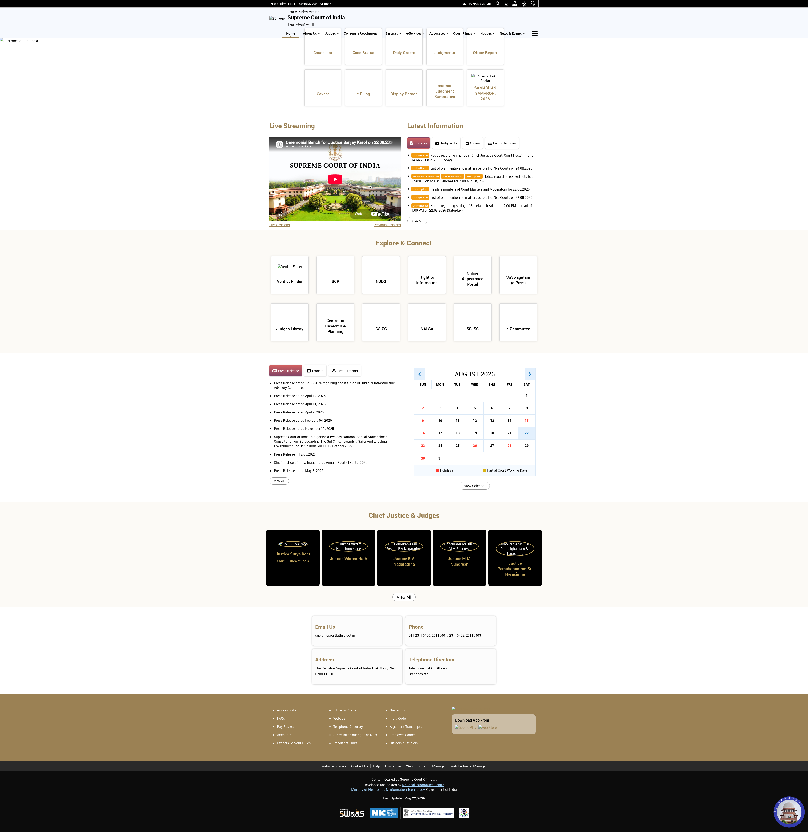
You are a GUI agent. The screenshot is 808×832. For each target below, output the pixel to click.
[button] (419, 374)
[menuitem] (477, 3)
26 (475, 445)
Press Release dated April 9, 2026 (299, 412)
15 (527, 420)
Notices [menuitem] (486, 33)
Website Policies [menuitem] (334, 766)
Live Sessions (279, 225)
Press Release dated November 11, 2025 (304, 428)
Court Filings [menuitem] (462, 33)
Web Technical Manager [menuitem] (468, 766)
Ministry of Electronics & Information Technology (388, 789)
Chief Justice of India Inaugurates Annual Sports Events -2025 (320, 462)
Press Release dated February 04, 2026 (303, 420)
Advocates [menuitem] (437, 33)
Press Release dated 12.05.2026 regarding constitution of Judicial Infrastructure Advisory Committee (334, 385)
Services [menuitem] (391, 33)
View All (417, 221)
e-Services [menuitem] (413, 33)
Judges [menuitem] (330, 33)
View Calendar (474, 486)
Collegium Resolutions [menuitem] (360, 33)
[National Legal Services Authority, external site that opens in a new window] (428, 813)
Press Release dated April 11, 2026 (300, 404)
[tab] (418, 143)
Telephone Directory (431, 659)
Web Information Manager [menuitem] (425, 766)
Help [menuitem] (376, 766)
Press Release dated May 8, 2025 (298, 470)
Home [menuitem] (290, 33)
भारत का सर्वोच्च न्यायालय (283, 3)
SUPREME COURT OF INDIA (315, 3)
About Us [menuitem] (310, 33)
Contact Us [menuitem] (359, 766)
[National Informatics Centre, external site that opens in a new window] (384, 813)
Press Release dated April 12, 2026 (300, 395)
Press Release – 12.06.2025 (295, 454)
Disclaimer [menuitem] (393, 766)
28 (509, 445)
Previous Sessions (387, 225)
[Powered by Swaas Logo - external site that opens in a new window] (352, 813)
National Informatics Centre (423, 785)
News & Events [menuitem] (511, 33)
